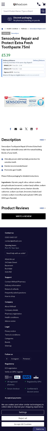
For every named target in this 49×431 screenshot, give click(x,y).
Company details (11, 310)
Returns (41, 60)
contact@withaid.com (13, 241)
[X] (26, 129)
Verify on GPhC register (14, 372)
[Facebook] (10, 129)
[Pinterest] (37, 129)
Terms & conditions (12, 335)
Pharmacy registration (13, 314)
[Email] (15, 129)
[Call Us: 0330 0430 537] (38, 4)
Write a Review (23, 216)
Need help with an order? (16, 254)
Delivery (36, 60)
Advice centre (10, 321)
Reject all (23, 418)
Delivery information (13, 285)
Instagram (15, 359)
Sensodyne (15, 33)
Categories (9, 338)
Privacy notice (10, 331)
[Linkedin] (31, 129)
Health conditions (12, 317)
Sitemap (8, 346)
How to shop (10, 296)
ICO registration (11, 368)
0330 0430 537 (11, 237)
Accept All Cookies (22, 424)
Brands (7, 342)
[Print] (21, 129)
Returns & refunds (12, 289)
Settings (23, 412)
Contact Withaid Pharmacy (15, 282)
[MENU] (3, 4)
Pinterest (26, 359)
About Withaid (10, 306)
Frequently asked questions (15, 293)
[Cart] (44, 4)
